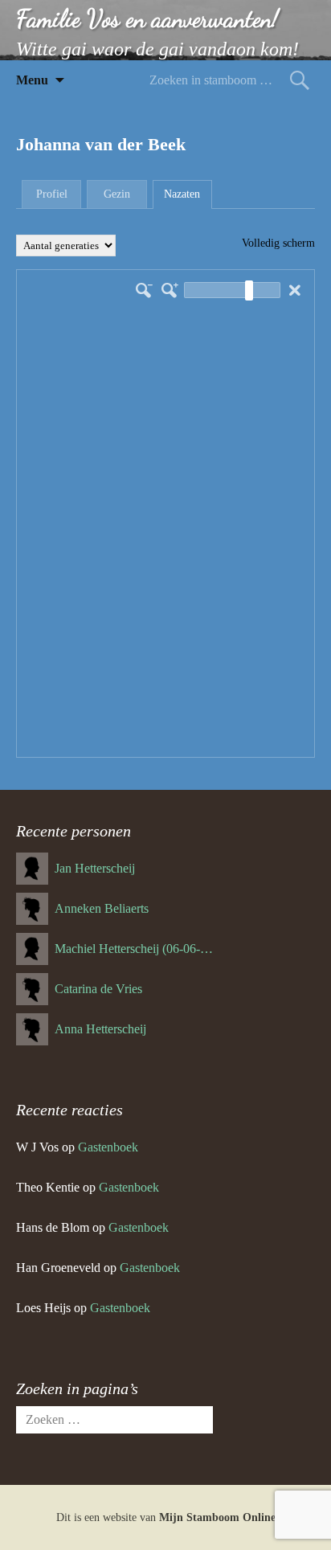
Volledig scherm (278, 243)
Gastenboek (108, 1147)
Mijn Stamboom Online (217, 1517)
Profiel (51, 194)
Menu (32, 80)
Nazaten (182, 194)
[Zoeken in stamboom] (299, 80)
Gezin (117, 194)
